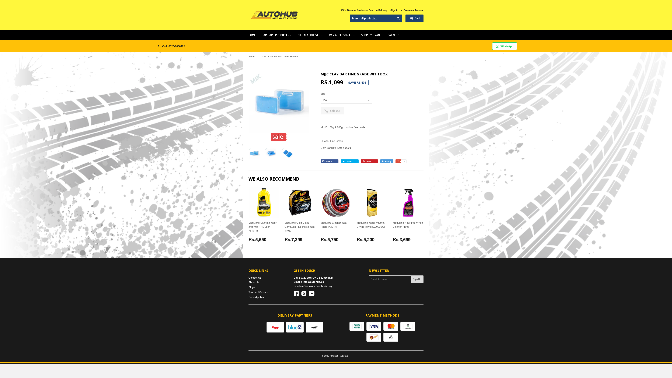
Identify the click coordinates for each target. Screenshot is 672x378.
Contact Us (254, 277)
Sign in (394, 10)
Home (252, 35)
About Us (253, 282)
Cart (417, 18)
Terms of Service (258, 292)
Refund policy (256, 297)
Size (323, 93)
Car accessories (341, 35)
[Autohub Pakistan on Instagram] (304, 294)
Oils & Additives (309, 35)
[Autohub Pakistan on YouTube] (311, 294)
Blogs (251, 287)
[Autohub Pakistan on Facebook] (296, 294)
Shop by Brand (371, 35)
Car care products (276, 35)
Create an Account (414, 10)
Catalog (393, 35)
